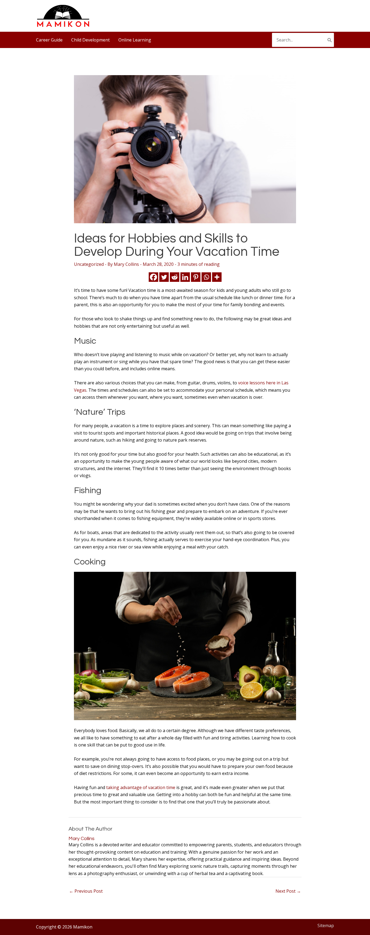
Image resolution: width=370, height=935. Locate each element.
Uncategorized (89, 264)
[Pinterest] (195, 277)
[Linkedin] (185, 277)
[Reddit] (174, 277)
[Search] (330, 40)
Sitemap (325, 925)
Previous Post (86, 891)
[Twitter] (164, 277)
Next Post (288, 891)
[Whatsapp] (206, 277)
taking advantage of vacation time (140, 787)
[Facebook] (153, 277)
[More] (217, 277)
